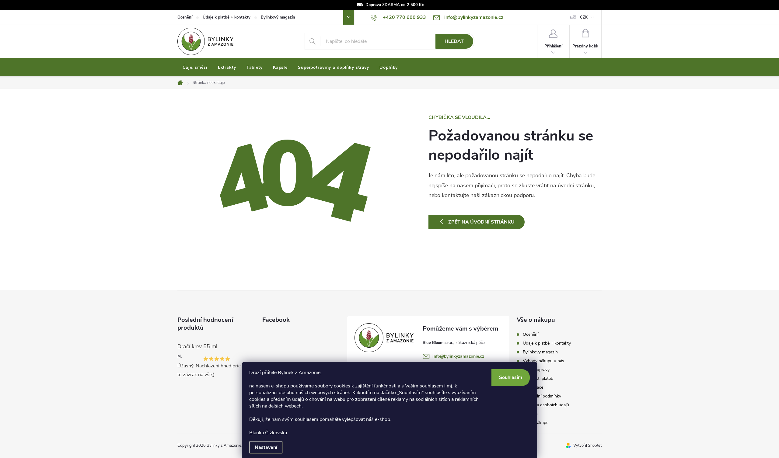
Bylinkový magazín (278, 17)
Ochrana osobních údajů (546, 405)
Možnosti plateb (538, 378)
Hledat (454, 41)
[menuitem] (195, 67)
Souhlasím (510, 377)
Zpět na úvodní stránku (481, 222)
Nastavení (266, 447)
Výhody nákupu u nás (543, 361)
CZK (584, 17)
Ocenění (184, 17)
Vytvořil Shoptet (587, 445)
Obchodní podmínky (542, 396)
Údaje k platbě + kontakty (226, 17)
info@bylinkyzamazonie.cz (458, 356)
